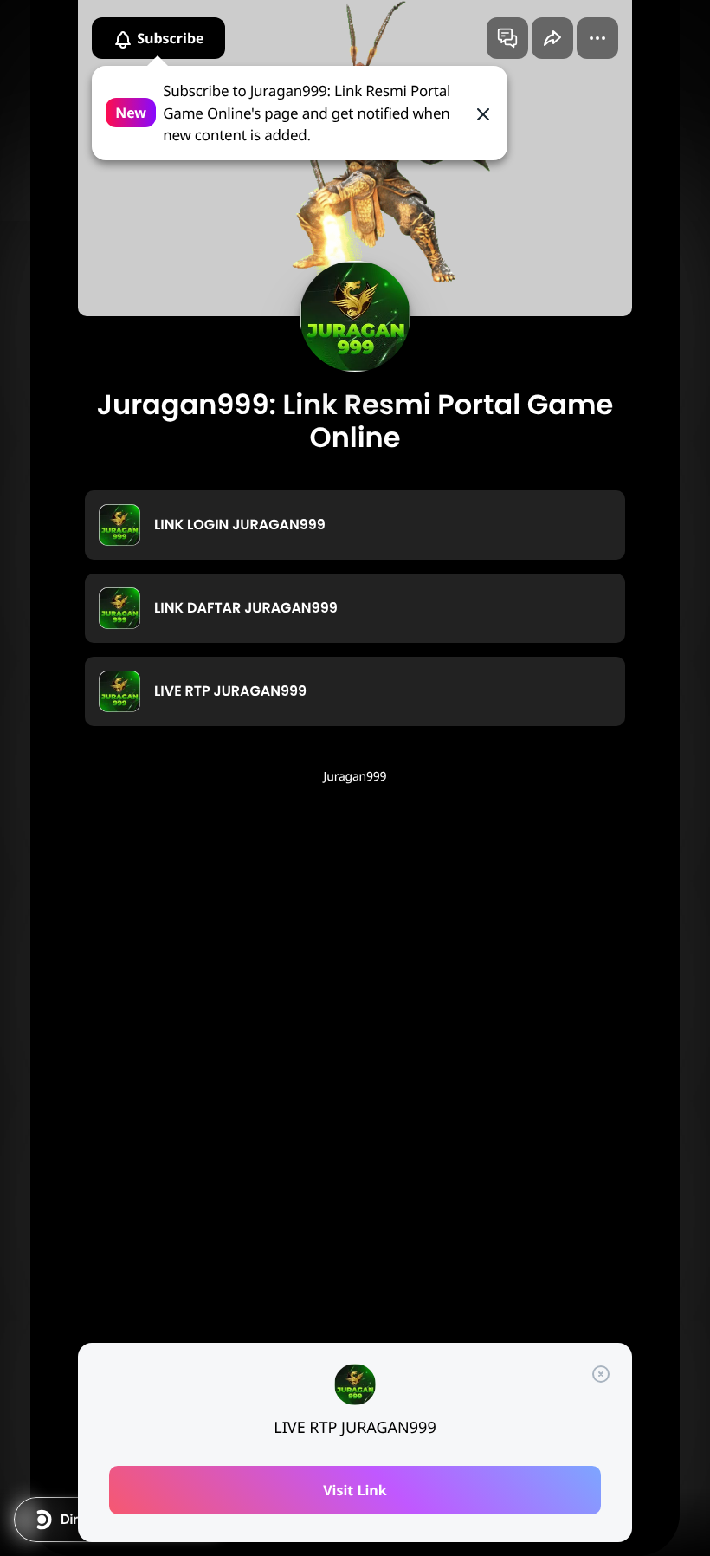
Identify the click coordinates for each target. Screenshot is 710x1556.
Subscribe (168, 38)
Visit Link (355, 1490)
